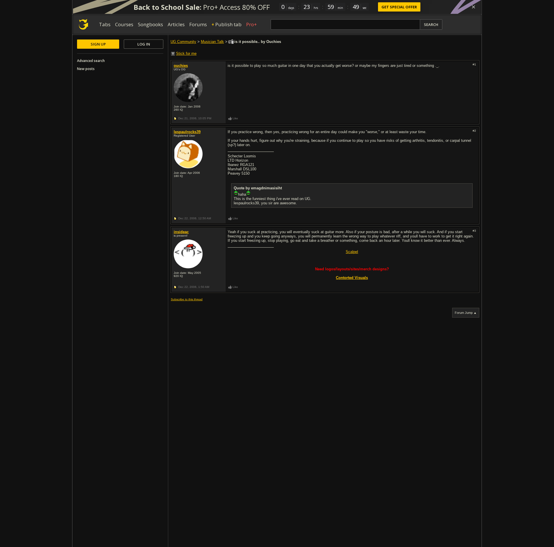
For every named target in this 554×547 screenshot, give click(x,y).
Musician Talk (212, 41)
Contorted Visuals (352, 278)
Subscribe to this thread (187, 299)
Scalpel (352, 252)
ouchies (181, 65)
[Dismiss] (473, 7)
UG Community (183, 41)
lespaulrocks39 (187, 132)
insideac (181, 232)
